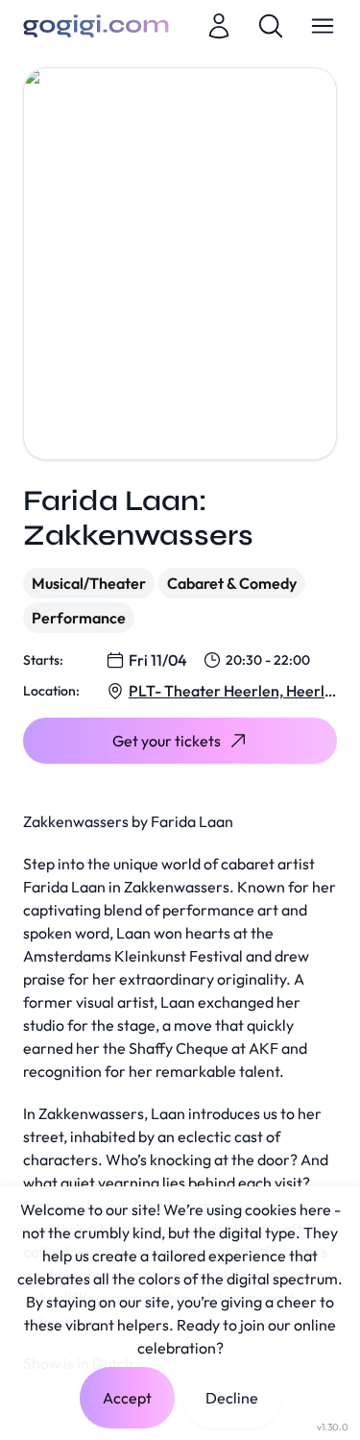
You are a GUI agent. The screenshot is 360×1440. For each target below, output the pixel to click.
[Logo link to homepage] (96, 25)
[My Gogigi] (218, 26)
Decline (231, 1397)
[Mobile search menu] (270, 26)
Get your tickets (166, 740)
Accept (127, 1397)
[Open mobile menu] (322, 26)
